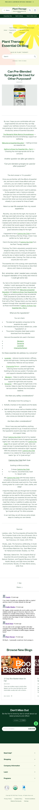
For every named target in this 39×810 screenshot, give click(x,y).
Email (17, 720)
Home (5, 30)
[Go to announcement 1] (16, 5)
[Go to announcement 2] (18, 5)
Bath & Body (19, 16)
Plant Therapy (18, 795)
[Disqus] (19, 617)
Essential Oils (8, 16)
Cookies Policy (18, 798)
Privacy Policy (8, 798)
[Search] (30, 10)
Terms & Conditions (30, 798)
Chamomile (10, 366)
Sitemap (26, 801)
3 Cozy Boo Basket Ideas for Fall (15, 680)
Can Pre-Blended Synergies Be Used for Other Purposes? (27, 30)
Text (23, 720)
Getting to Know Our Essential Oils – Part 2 (18, 149)
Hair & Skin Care (32, 16)
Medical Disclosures (16, 801)
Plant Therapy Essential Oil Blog (13, 30)
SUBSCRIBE (31, 729)
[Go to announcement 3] (21, 5)
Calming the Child (15, 460)
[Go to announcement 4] (23, 5)
